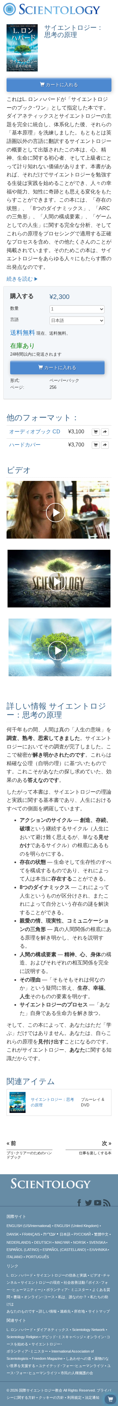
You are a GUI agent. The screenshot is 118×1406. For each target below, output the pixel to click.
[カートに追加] (96, 432)
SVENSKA (97, 1242)
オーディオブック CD (34, 431)
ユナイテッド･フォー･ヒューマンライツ (71, 1366)
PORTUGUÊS (37, 1257)
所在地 (79, 1311)
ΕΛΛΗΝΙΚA (98, 1250)
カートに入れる (61, 84)
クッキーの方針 (51, 1397)
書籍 (17, 1297)
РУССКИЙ (82, 1234)
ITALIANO (15, 1257)
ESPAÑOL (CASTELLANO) (64, 1250)
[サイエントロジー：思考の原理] (18, 1102)
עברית (49, 1234)
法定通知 (92, 1397)
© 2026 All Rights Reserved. (52, 1390)
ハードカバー (25, 444)
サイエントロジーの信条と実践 (61, 1275)
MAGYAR (62, 1242)
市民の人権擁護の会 (77, 1373)
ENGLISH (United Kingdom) (76, 1226)
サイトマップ (99, 1311)
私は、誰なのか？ (72, 1297)
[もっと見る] (105, 432)
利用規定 (74, 1397)
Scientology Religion (22, 1337)
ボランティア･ (67, 1290)
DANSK (13, 1234)
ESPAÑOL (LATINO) (23, 1250)
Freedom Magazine (47, 1358)
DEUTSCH (42, 1242)
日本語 (65, 1234)
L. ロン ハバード (20, 1275)
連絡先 (65, 1311)
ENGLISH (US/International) (29, 1226)
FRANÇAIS (31, 1234)
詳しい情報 (48, 1311)
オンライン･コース (39, 1297)
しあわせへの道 (78, 1358)
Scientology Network (88, 1330)
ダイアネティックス (52, 1330)
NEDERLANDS (19, 1242)
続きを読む (20, 279)
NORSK (79, 1242)
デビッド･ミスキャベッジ (62, 1337)
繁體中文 (101, 1234)
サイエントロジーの (40, 1282)
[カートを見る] (110, 1399)
